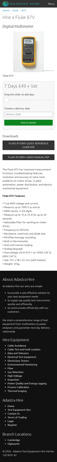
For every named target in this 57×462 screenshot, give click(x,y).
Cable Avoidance (17, 345)
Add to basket (28, 122)
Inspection (13, 379)
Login (11, 421)
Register (12, 424)
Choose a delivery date (17, 108)
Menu (51, 3)
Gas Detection (15, 372)
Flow (10, 368)
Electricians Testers (18, 360)
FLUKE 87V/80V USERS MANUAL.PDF (28, 157)
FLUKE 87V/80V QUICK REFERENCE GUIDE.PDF (28, 145)
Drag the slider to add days (19, 94)
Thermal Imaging (17, 390)
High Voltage (15, 375)
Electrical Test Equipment (22, 357)
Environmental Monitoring (22, 364)
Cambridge (14, 440)
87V (24, 10)
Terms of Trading (17, 417)
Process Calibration (18, 387)
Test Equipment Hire (19, 409)
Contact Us (14, 413)
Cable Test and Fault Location (24, 349)
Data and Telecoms (18, 353)
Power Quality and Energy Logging (27, 383)
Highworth (13, 443)
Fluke (16, 10)
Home (6, 10)
